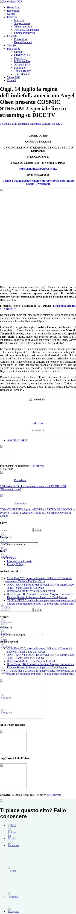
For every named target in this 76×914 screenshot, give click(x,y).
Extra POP (20, 58)
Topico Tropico (22, 70)
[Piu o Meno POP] (11, 1)
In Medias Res (22, 61)
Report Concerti (23, 42)
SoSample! (20, 67)
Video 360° (13, 77)
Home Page (13, 7)
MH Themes (54, 794)
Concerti (12, 35)
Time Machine (22, 73)
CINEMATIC (22, 54)
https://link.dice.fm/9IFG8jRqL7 (38, 168)
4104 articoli (37, 465)
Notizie (11, 13)
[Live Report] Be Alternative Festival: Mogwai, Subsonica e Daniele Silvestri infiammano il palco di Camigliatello (40, 596)
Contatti (11, 80)
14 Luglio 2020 (8, 123)
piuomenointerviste (24, 32)
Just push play (22, 64)
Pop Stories (13, 48)
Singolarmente (22, 23)
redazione (23, 123)
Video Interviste (23, 26)
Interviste (12, 16)
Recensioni (13, 10)
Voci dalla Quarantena (26, 29)
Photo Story (20, 39)
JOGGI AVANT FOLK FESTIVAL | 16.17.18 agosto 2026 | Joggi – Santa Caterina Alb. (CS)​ (41, 586)
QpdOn (18, 51)
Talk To (11, 45)
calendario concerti (40, 123)
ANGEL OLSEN (17, 440)
